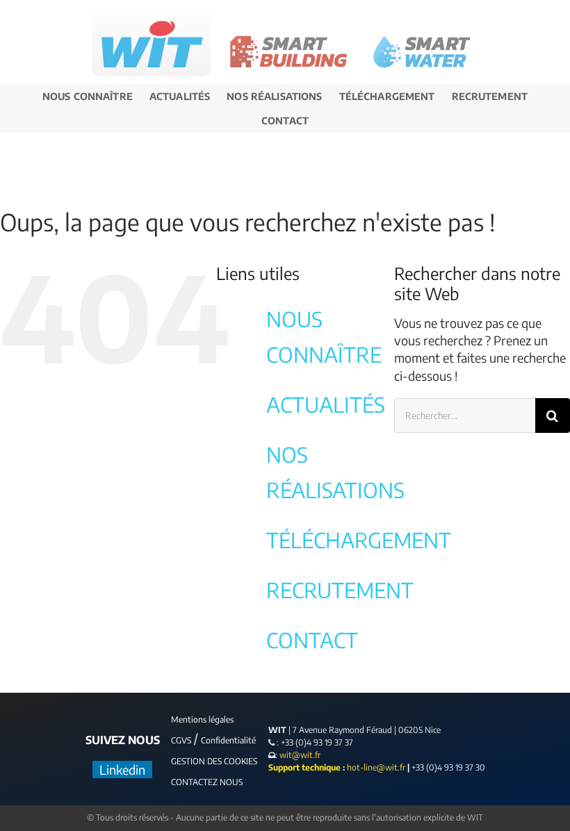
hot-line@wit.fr (376, 767)
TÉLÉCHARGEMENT (358, 540)
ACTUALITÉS (325, 404)
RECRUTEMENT (340, 590)
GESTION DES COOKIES (214, 761)
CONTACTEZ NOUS (207, 782)
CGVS (181, 740)
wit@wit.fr (298, 755)
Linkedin (122, 769)
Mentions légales (202, 719)
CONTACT (312, 640)
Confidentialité (228, 740)
